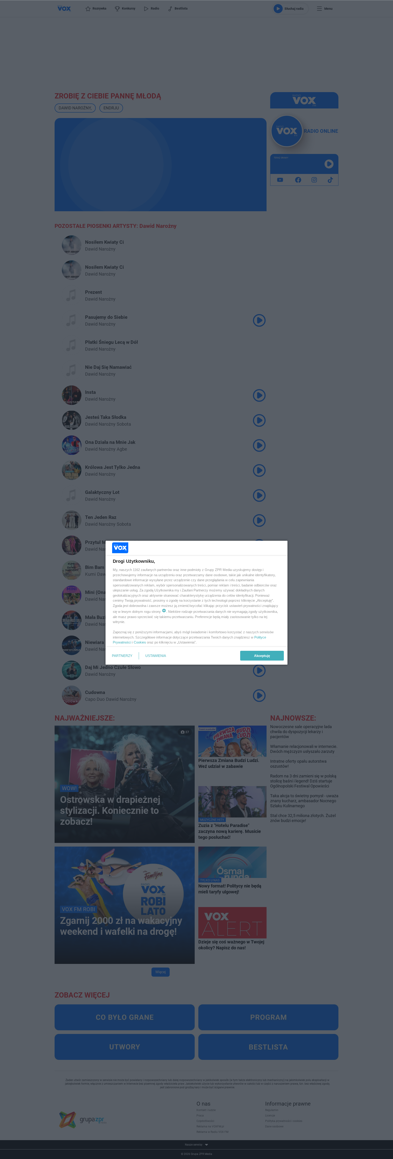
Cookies (140, 642)
